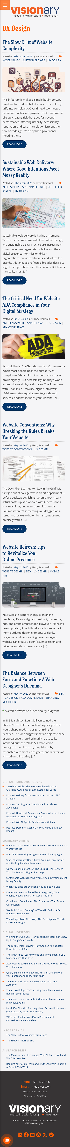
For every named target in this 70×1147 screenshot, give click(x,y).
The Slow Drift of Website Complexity (27, 45)
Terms (34, 1120)
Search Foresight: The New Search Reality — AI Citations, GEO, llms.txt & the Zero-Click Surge (31, 788)
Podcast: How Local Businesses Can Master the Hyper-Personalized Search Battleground (35, 815)
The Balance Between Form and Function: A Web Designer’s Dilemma (28, 679)
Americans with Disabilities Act (23, 323)
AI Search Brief (14, 1050)
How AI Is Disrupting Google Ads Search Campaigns (34, 854)
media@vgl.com (41, 1086)
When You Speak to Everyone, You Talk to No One (33, 886)
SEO (28, 571)
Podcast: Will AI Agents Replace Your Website (31, 822)
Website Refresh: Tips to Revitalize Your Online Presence (23, 553)
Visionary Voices (15, 841)
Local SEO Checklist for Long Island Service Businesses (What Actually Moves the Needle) (36, 1010)
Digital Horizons (16, 932)
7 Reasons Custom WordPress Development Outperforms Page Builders (30, 1019)
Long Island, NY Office (35, 1091)
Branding (52, 697)
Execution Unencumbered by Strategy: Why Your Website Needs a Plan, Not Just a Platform (32, 894)
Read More (14, 144)
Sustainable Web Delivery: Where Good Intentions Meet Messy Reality (30, 168)
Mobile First (10, 702)
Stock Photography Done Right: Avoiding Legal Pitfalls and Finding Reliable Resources (35, 861)
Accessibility (11, 60)
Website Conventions (17, 449)
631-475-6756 (41, 1082)
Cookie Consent (48, 1120)
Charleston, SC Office (35, 1096)
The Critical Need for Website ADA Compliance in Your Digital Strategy (31, 304)
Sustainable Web (33, 60)
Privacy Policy (21, 1120)
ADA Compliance (13, 327)
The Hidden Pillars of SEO (20, 1040)
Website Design (12, 571)
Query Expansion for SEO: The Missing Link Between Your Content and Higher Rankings (34, 870)
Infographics (13, 1030)
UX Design (54, 60)
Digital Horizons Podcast (23, 782)
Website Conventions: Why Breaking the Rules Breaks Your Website (28, 430)
